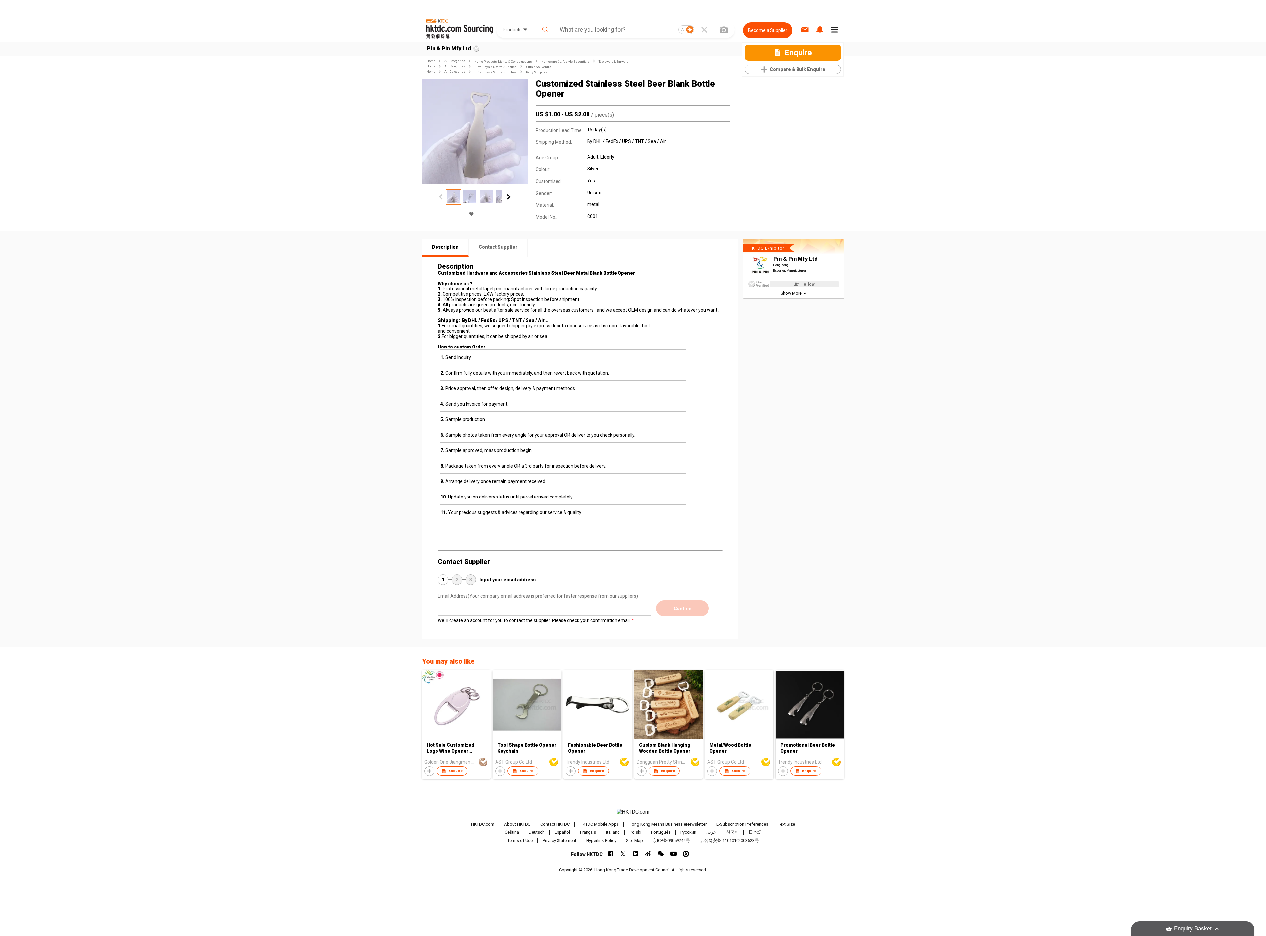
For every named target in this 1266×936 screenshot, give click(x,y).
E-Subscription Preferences (742, 824)
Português (661, 832)
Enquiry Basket (1193, 928)
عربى (711, 832)
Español (562, 832)
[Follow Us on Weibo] (648, 854)
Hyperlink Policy (601, 840)
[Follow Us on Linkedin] (636, 854)
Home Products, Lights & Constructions (503, 61)
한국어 (732, 832)
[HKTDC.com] (633, 812)
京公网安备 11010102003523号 (729, 840)
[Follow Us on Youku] (686, 854)
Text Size (786, 824)
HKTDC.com (482, 824)
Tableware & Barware (613, 61)
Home (431, 61)
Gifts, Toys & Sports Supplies (495, 67)
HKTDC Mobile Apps (599, 824)
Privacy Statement (559, 840)
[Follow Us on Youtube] (673, 854)
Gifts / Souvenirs (538, 67)
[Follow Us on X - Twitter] (623, 854)
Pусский (688, 832)
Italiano (613, 832)
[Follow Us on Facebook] (611, 854)
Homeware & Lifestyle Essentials (565, 61)
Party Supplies (536, 72)
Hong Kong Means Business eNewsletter (668, 824)
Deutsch (537, 832)
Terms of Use (520, 840)
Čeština (512, 832)
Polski (635, 832)
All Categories (454, 61)
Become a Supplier (767, 30)
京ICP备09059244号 (671, 840)
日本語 (755, 832)
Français (588, 832)
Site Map (634, 840)
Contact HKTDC (555, 824)
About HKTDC (517, 824)
